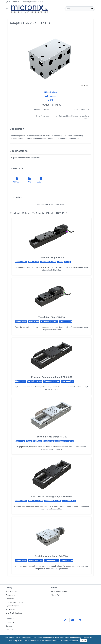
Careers (9, 626)
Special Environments (14, 602)
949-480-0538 (13, 2)
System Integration (13, 606)
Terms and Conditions (58, 591)
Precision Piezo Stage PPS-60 (51, 436)
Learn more (73, 641)
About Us (9, 630)
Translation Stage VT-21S (51, 317)
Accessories (10, 609)
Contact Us (10, 622)
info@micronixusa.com (34, 2)
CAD (51, 100)
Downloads (51, 96)
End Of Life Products (14, 613)
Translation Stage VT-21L (51, 257)
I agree (83, 641)
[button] (82, 85)
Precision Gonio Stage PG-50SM (51, 556)
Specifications (51, 92)
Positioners (10, 595)
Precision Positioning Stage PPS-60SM (51, 496)
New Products (11, 591)
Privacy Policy (55, 595)
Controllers (10, 599)
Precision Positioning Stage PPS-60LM (51, 377)
